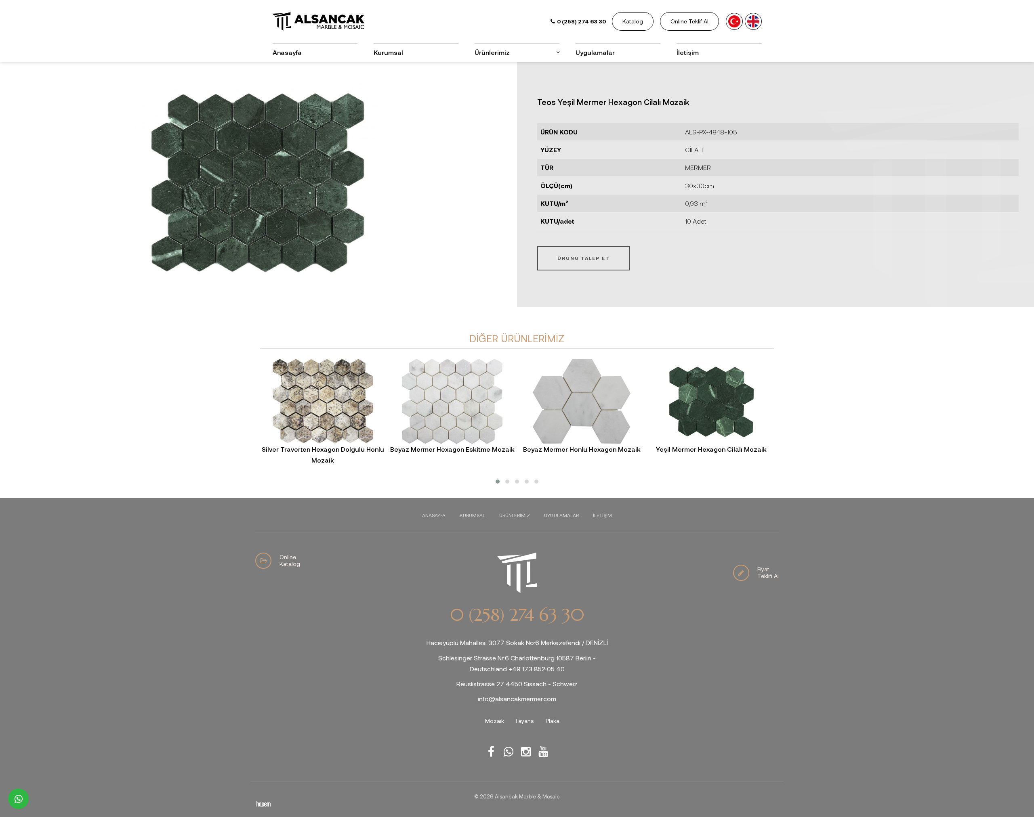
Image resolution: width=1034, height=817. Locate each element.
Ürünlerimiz (514, 515)
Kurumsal (388, 52)
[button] (497, 482)
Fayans (525, 720)
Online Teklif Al (689, 21)
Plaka (552, 720)
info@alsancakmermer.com (517, 698)
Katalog (632, 21)
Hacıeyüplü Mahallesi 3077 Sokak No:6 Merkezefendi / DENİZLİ (517, 642)
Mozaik (494, 720)
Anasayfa (287, 52)
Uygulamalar (595, 52)
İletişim (688, 52)
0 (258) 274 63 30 (517, 615)
